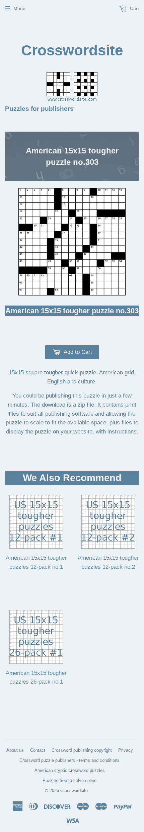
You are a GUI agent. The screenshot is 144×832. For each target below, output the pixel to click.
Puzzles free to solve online (69, 780)
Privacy (125, 750)
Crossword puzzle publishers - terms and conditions (69, 760)
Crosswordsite (72, 50)
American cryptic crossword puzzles (69, 770)
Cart (134, 8)
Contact (37, 750)
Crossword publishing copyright (82, 750)
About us (15, 750)
